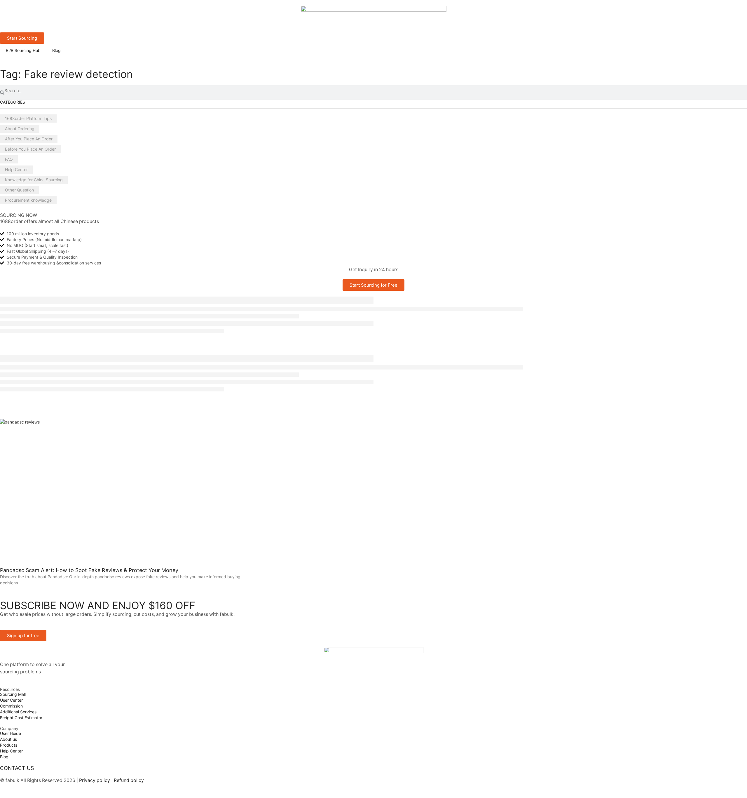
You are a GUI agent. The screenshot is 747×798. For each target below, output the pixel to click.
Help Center (16, 169)
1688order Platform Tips (28, 118)
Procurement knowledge (28, 200)
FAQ (9, 159)
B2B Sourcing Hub (23, 50)
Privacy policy (94, 780)
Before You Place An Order (30, 149)
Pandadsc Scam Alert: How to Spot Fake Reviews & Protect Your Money (89, 570)
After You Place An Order (29, 138)
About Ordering (19, 128)
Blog (56, 50)
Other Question (19, 189)
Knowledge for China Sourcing (34, 179)
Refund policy (129, 780)
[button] (23, 635)
